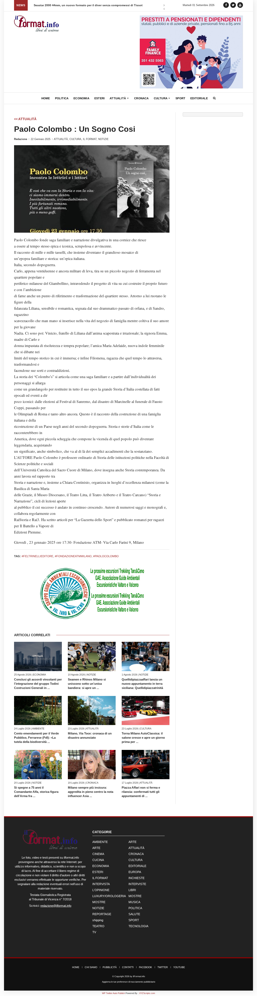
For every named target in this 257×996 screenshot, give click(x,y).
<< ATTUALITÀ (25, 119)
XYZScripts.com (147, 993)
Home (45, 98)
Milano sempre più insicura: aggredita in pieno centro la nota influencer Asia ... (90, 792)
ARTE (132, 842)
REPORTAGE (101, 914)
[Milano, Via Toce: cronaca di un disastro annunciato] (92, 710)
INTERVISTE (137, 884)
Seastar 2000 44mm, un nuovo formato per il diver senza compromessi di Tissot (88, 5)
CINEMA (98, 854)
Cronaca (141, 98)
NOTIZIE (103, 139)
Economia (81, 98)
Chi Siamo (91, 967)
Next (164, 5)
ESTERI (97, 872)
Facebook (145, 967)
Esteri (99, 98)
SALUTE (134, 914)
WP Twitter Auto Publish (113, 993)
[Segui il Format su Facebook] (226, 5)
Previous (164, 9)
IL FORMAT (90, 139)
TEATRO (98, 926)
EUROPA (134, 872)
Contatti (128, 967)
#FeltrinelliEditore (37, 556)
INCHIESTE (136, 878)
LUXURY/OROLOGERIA (109, 896)
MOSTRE (135, 896)
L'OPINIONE (100, 890)
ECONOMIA (39, 674)
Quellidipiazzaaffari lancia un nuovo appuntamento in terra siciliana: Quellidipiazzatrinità (142, 684)
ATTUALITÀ (61, 139)
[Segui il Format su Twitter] (233, 5)
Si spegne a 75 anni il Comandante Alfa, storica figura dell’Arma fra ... (36, 792)
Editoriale (199, 98)
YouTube (179, 967)
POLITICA (135, 908)
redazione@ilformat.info (55, 905)
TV (94, 932)
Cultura (161, 98)
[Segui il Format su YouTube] (240, 5)
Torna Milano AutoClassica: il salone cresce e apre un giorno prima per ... (143, 737)
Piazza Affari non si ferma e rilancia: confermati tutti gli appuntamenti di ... (141, 792)
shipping (97, 920)
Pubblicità (110, 967)
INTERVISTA (101, 884)
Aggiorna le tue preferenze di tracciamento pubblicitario (128, 982)
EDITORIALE (137, 866)
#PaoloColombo (106, 556)
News (20, 5)
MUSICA (134, 902)
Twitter (162, 967)
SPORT (133, 920)
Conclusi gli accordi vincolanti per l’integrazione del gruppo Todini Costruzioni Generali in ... (38, 684)
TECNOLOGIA (138, 926)
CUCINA (98, 860)
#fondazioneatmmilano (73, 556)
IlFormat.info (139, 976)
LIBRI (132, 890)
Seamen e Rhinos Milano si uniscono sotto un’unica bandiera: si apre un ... (87, 684)
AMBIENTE (38, 728)
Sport (180, 98)
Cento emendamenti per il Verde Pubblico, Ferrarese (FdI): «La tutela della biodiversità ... (36, 737)
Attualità (118, 98)
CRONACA (92, 782)
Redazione (20, 139)
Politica (62, 98)
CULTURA (75, 139)
